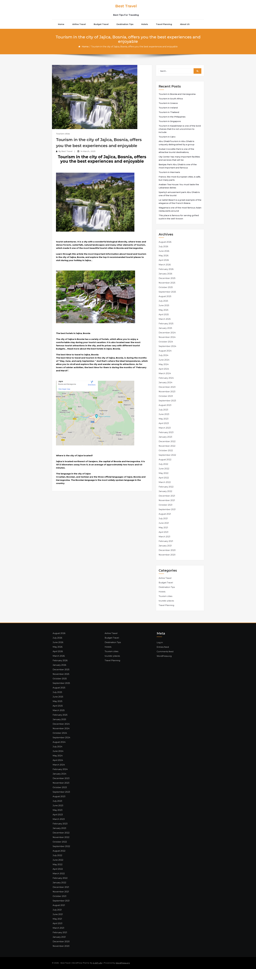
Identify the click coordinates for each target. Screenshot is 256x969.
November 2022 (167, 446)
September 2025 (167, 292)
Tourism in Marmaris (169, 172)
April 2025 (164, 314)
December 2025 (167, 278)
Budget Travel (101, 24)
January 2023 (165, 437)
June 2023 (164, 414)
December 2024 (167, 332)
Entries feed (163, 647)
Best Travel (126, 6)
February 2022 (166, 486)
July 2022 (163, 464)
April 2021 (163, 532)
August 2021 (165, 514)
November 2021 (167, 500)
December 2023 (167, 387)
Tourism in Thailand (169, 112)
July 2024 (163, 355)
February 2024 (166, 378)
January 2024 (165, 382)
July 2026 (163, 246)
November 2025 (167, 282)
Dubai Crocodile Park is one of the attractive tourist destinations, (176, 150)
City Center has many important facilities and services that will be (179, 158)
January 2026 (165, 273)
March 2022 (165, 482)
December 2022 (167, 441)
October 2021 (165, 505)
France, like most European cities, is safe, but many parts (180, 178)
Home (61, 24)
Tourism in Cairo (167, 136)
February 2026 (166, 269)
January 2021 (165, 545)
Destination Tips (125, 24)
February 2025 (166, 323)
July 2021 (163, 518)
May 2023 (163, 418)
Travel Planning (164, 24)
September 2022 (167, 455)
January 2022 (165, 491)
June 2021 (164, 523)
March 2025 (165, 319)
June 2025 (164, 305)
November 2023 (167, 391)
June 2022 (164, 468)
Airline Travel (79, 24)
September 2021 (167, 509)
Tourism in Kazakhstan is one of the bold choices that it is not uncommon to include (180, 129)
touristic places (166, 600)
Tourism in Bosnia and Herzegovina (177, 94)
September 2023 (167, 400)
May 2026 (163, 255)
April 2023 (164, 423)
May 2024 (164, 364)
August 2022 (165, 459)
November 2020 (167, 554)
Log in (160, 642)
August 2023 (165, 405)
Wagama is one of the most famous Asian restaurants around (180, 209)
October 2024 (166, 341)
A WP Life (97, 963)
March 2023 (165, 428)
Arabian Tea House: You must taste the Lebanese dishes (179, 186)
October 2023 (166, 396)
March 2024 (165, 373)
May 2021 (163, 527)
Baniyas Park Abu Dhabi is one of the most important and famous (178, 166)
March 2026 (165, 264)
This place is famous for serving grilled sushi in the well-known (179, 217)
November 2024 (167, 337)
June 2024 (164, 360)
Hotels (144, 24)
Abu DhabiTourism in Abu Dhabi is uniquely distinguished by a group (176, 143)
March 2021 (164, 536)
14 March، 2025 (87, 151)
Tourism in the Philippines (172, 116)
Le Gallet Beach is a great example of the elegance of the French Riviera (180, 201)
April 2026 (164, 260)
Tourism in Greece (168, 103)
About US (185, 24)
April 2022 (164, 477)
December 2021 (167, 495)
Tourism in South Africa (171, 98)
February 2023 (166, 432)
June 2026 (164, 251)
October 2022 (166, 450)
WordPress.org (164, 656)
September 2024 (167, 346)
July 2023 (163, 409)
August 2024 (165, 350)
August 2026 (165, 242)
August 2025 (165, 296)
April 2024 (164, 369)
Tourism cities (63, 134)
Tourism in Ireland (168, 107)
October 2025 (166, 287)
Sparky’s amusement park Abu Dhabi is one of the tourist (179, 194)
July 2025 (163, 301)
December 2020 (167, 550)
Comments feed (165, 651)
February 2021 (166, 541)
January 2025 (165, 328)
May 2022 (163, 473)
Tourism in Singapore (170, 121)
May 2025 (163, 310)
